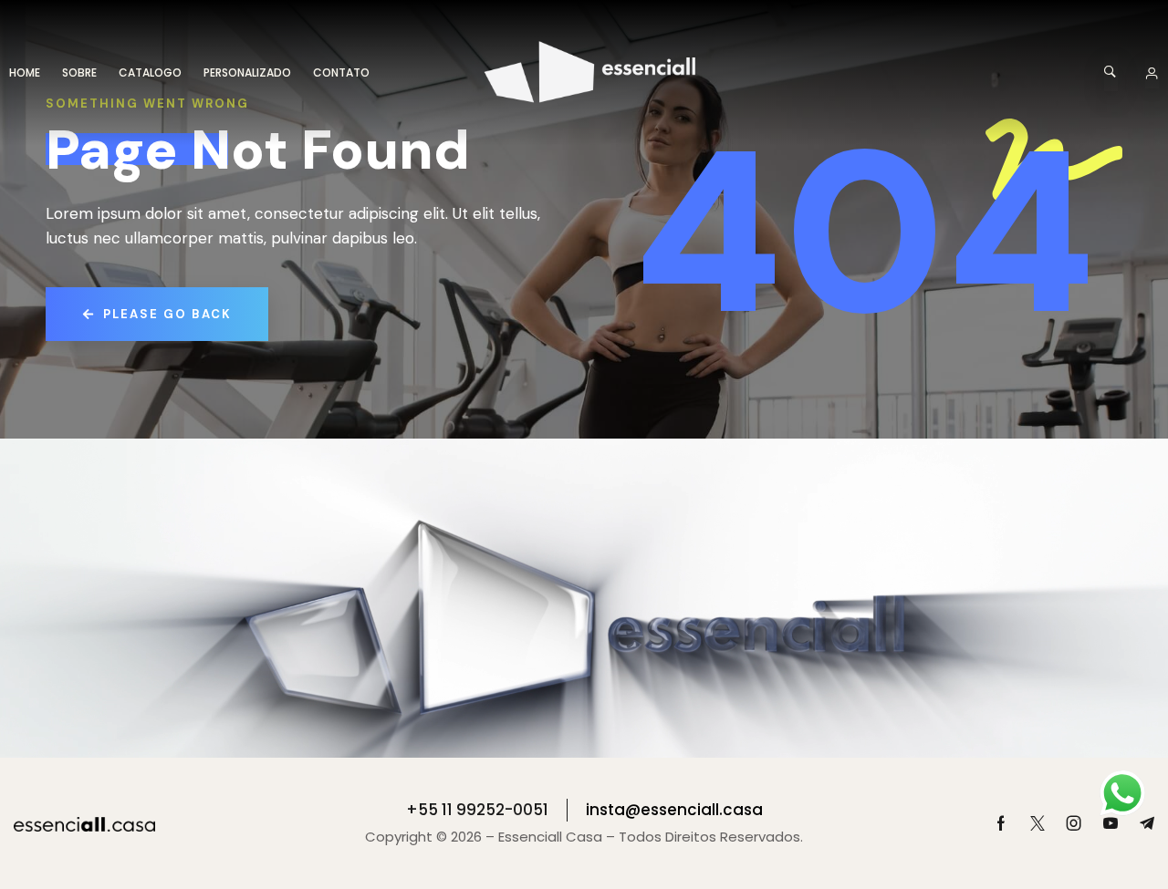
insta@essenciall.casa (674, 810)
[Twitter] (1037, 823)
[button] (1111, 73)
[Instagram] (1074, 823)
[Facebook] (1001, 823)
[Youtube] (1110, 823)
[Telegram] (1147, 823)
